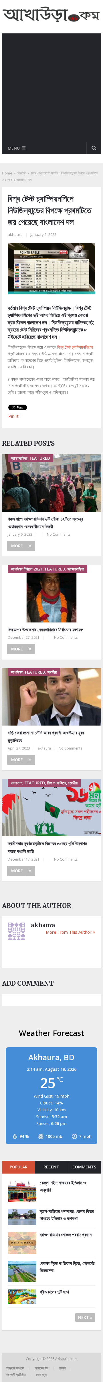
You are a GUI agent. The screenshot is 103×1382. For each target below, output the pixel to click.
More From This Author (69, 932)
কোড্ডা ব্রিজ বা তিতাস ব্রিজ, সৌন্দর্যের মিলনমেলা (67, 1267)
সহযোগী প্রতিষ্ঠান (15, 1374)
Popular (18, 1167)
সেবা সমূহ (41, 1374)
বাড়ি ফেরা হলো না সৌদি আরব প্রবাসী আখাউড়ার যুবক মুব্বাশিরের (46, 736)
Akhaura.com (66, 1358)
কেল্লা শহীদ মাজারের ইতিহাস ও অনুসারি (63, 1186)
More (17, 546)
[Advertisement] (51, 87)
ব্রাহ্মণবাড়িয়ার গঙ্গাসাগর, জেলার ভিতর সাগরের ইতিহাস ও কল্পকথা (67, 1215)
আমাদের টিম (41, 1368)
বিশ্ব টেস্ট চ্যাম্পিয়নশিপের (75, 347)
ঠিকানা (62, 1368)
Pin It (13, 416)
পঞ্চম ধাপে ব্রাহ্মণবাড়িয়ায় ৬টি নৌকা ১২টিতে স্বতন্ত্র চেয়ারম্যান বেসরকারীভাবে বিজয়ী (45, 522)
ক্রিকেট (21, 173)
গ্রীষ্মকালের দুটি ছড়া (54, 1292)
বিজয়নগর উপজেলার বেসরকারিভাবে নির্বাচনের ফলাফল (45, 629)
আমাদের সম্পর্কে (15, 1368)
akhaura (15, 234)
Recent (51, 1167)
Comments (84, 1167)
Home (7, 173)
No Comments (58, 534)
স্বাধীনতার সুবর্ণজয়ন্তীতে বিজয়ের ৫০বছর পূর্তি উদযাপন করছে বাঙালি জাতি (47, 847)
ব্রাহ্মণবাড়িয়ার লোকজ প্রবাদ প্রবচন (66, 1235)
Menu (14, 148)
